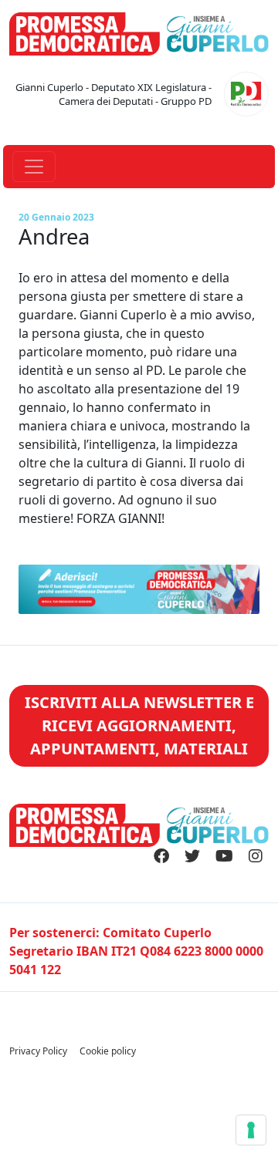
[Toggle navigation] (34, 166)
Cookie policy (108, 1050)
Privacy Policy (38, 1050)
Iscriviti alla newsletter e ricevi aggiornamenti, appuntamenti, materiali (139, 725)
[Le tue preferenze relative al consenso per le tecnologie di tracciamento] (251, 1130)
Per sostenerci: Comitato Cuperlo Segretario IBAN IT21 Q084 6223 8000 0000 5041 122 (136, 951)
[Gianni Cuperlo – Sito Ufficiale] (139, 32)
